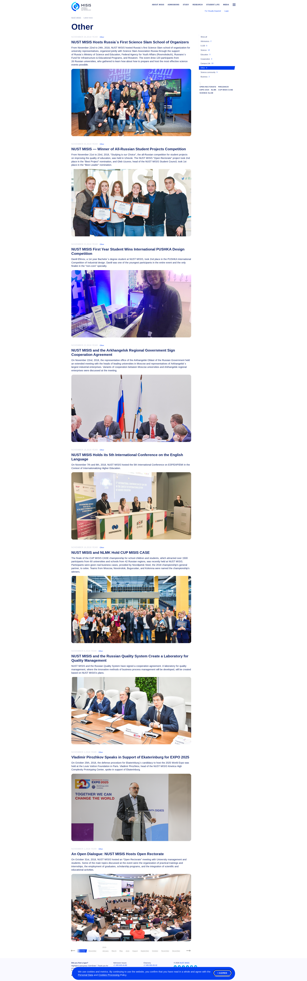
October (155, 951)
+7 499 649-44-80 (120, 965)
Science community (208, 72)
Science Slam (206, 93)
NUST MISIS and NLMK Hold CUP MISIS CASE (110, 552)
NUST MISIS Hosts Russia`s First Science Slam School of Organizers (130, 42)
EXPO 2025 (204, 90)
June (127, 951)
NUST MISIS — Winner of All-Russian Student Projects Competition (128, 149)
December (92, 951)
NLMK (213, 90)
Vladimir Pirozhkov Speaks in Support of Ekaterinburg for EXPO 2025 (130, 757)
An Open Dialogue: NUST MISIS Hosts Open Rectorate (117, 854)
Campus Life (205, 63)
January (105, 951)
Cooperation (205, 59)
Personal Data (85, 975)
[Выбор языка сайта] (234, 10)
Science (204, 50)
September (145, 951)
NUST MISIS (184, 963)
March (114, 951)
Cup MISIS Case (225, 90)
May (121, 951)
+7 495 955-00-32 (150, 965)
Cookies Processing (108, 975)
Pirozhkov (223, 87)
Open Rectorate (208, 87)
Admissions (205, 41)
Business (204, 77)
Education (204, 54)
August (135, 951)
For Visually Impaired (213, 11)
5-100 (203, 46)
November (165, 951)
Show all (204, 37)
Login (226, 11)
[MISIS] (83, 6)
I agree (222, 973)
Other (102, 37)
